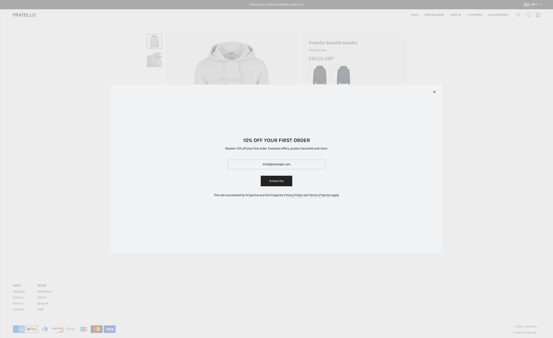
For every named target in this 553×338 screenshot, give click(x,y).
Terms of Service (320, 195)
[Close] (434, 92)
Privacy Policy (293, 195)
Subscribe (276, 180)
